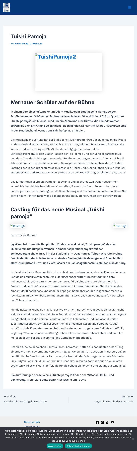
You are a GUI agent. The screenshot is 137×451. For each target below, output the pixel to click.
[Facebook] (97, 422)
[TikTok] (107, 422)
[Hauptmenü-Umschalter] (130, 7)
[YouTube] (112, 422)
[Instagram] (102, 422)
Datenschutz (32, 422)
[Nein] (132, 438)
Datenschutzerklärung (78, 446)
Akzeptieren (54, 446)
